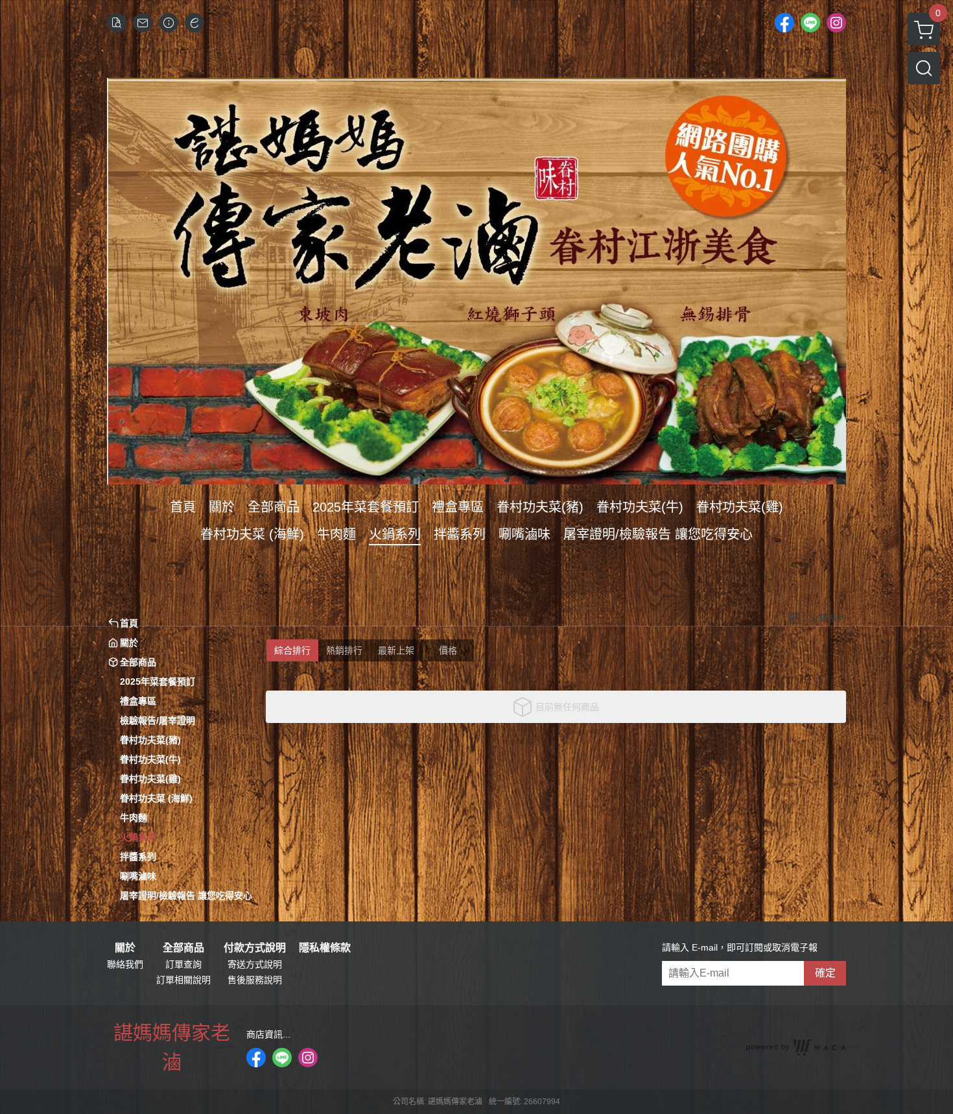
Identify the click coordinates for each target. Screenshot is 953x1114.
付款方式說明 (255, 948)
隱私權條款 (325, 948)
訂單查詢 (183, 964)
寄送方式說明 (255, 964)
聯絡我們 (125, 964)
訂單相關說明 (183, 979)
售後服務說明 (255, 979)
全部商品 (183, 948)
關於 (125, 948)
